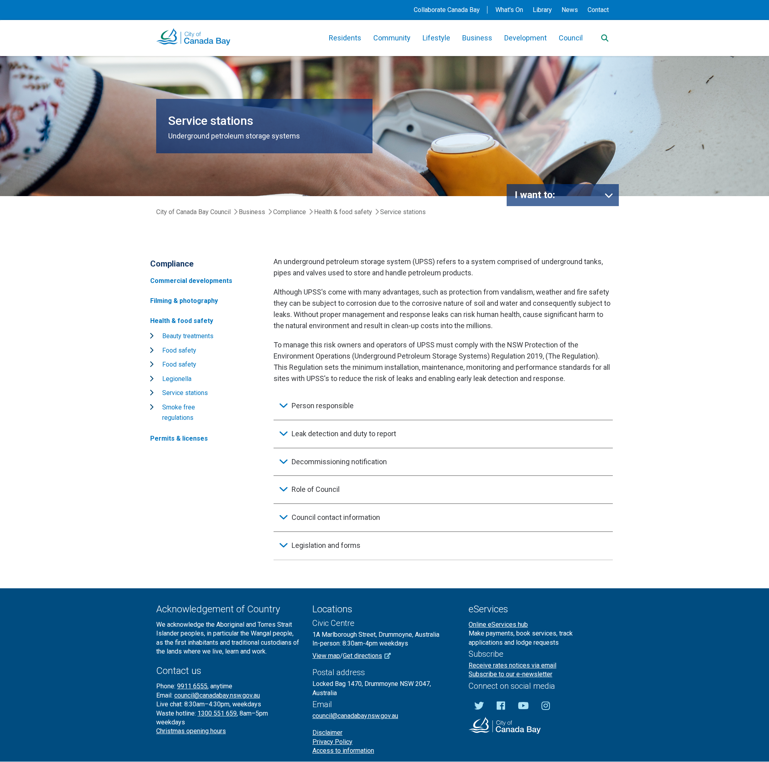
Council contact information (336, 517)
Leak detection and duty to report (344, 433)
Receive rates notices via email (512, 665)
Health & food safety (343, 212)
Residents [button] (345, 38)
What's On (509, 10)
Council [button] (571, 38)
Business (252, 212)
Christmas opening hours (191, 731)
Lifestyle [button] (436, 38)
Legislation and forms (326, 545)
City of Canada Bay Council (193, 212)
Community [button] (392, 38)
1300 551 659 (217, 713)
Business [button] (477, 38)
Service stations (185, 393)
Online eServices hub (498, 624)
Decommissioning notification (339, 461)
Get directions (362, 656)
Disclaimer (327, 732)
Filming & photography (184, 301)
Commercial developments (191, 281)
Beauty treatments (187, 336)
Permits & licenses (179, 438)
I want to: (535, 195)
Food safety (179, 350)
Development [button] (525, 38)
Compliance (289, 212)
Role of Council (316, 489)
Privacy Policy (332, 742)
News (570, 10)
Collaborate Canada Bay (447, 10)
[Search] (605, 38)
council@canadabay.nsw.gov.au (217, 695)
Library (542, 10)
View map (326, 656)
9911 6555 (192, 686)
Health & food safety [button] (181, 321)
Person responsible (323, 405)
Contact (598, 10)
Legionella (176, 379)
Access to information (343, 750)
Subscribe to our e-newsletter (510, 674)
